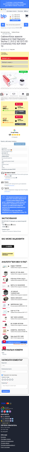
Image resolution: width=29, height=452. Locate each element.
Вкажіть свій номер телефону (8, 141)
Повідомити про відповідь (10, 375)
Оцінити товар (5, 377)
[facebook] (2, 411)
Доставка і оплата (11, 11)
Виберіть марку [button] (7, 62)
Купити (19, 104)
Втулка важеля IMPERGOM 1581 (19, 306)
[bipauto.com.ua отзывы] (7, 408)
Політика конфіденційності (8, 445)
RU (5, 9)
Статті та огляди (5, 447)
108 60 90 (16, 15)
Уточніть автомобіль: (4, 53)
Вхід (26, 11)
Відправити (6, 391)
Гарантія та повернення (7, 441)
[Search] (26, 25)
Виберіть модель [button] (7, 66)
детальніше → (7, 179)
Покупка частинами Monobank (7, 254)
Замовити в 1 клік (19, 144)
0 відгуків (12, 49)
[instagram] (4, 411)
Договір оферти (5, 443)
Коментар (5, 383)
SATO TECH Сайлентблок (17, 338)
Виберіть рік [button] (6, 58)
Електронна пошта (7, 369)
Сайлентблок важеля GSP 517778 (20, 312)
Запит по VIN (15, 20)
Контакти (20, 11)
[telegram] (7, 411)
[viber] (10, 411)
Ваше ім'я (4, 363)
